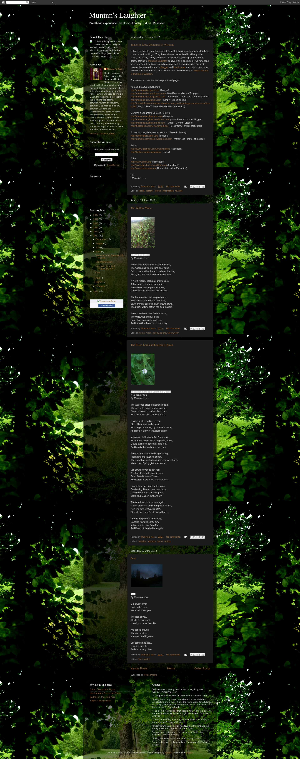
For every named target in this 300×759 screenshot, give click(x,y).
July (98, 247)
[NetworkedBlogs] (106, 301)
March (99, 282)
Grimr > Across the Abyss (102, 689)
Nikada (168, 752)
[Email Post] (185, 186)
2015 (96, 223)
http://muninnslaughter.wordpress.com (150, 119)
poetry (156, 333)
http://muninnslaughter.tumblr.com (148, 123)
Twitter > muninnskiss (100, 700)
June (98, 252)
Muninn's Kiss (114, 69)
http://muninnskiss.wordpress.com (148, 93)
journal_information (164, 191)
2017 (96, 215)
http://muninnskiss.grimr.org (145, 90)
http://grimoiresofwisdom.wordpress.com (151, 139)
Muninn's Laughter (117, 15)
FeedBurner (113, 165)
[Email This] (191, 186)
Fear (133, 558)
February (100, 286)
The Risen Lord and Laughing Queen (152, 345)
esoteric (149, 191)
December (101, 239)
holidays (152, 541)
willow (170, 333)
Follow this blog (106, 305)
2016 (96, 219)
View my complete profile (102, 133)
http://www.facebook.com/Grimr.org (149, 165)
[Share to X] (197, 186)
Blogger (164, 67)
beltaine (142, 541)
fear (140, 659)
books (141, 191)
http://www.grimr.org (141, 162)
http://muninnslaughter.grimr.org (147, 116)
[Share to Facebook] (200, 186)
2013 (96, 231)
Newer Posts (139, 668)
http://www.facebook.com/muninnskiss (150, 149)
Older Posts (202, 668)
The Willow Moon (141, 208)
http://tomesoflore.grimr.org (144, 136)
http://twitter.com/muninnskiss (146, 152)
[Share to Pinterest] (203, 186)
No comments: (173, 186)
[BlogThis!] (194, 186)
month (141, 333)
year (176, 333)
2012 (96, 236)
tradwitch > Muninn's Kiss (102, 697)
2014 (96, 227)
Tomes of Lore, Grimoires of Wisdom (152, 44)
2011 (96, 291)
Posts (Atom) (150, 675)
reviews (178, 191)
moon (149, 333)
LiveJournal (179, 67)
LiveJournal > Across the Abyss (105, 693)
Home (171, 668)
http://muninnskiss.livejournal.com (148, 96)
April (98, 278)
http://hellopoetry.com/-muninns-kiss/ (149, 126)
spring (163, 333)
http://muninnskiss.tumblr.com (146, 100)
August (99, 243)
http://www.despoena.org (143, 168)
